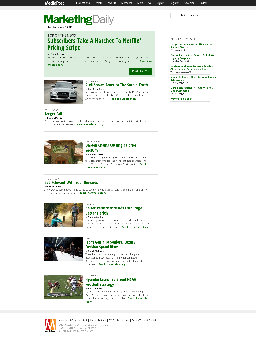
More (140, 3)
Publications (83, 3)
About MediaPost (67, 320)
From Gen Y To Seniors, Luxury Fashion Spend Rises (110, 244)
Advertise (189, 3)
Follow (203, 3)
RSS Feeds (114, 320)
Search (150, 3)
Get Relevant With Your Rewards (71, 182)
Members (126, 3)
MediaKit (83, 320)
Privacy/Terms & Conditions (145, 320)
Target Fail (53, 114)
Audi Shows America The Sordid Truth (116, 85)
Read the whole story (123, 98)
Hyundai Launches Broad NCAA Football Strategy (110, 281)
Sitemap (125, 320)
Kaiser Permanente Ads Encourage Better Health (113, 210)
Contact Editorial (98, 320)
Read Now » (140, 71)
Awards (112, 3)
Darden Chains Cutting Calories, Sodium (111, 147)
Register (174, 3)
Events (98, 3)
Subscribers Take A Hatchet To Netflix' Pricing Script (94, 44)
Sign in (160, 3)
